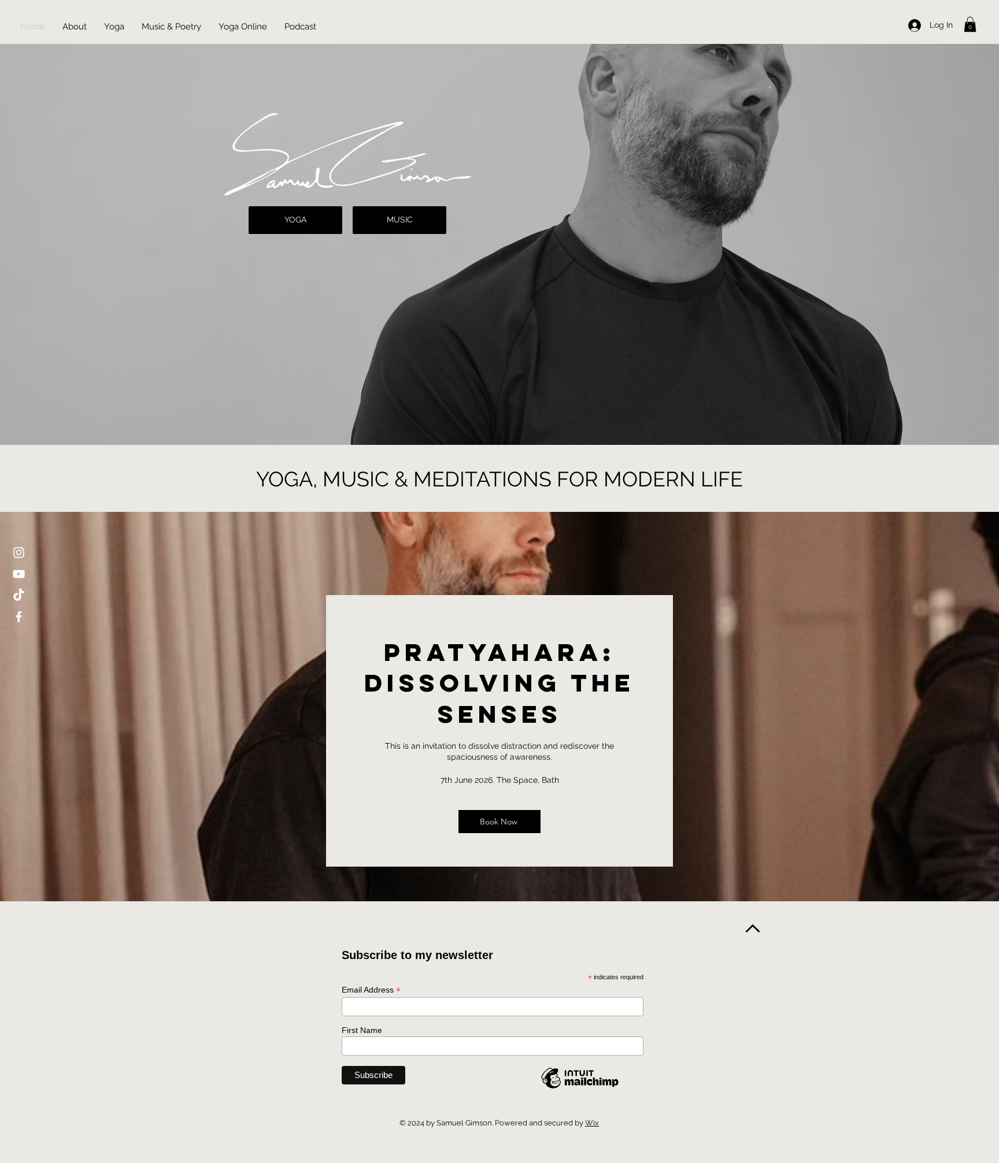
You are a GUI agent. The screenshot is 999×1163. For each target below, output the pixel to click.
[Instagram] (19, 552)
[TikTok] (19, 595)
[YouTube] (19, 574)
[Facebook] (19, 617)
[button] (970, 24)
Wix (592, 1123)
